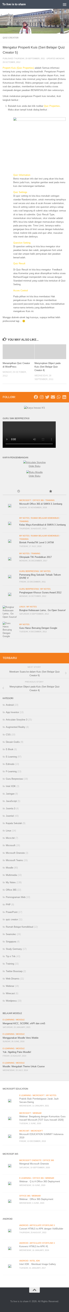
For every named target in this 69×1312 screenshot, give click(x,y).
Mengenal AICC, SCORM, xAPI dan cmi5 (24, 1023)
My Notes (24, 518)
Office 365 (38, 500)
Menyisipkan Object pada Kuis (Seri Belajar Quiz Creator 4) (47, 367)
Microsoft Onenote (15, 853)
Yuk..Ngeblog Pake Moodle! (17, 1052)
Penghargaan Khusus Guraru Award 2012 (40, 592)
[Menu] (64, 4)
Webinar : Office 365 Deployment (36, 1199)
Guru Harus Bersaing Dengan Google (38, 628)
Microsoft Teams (14, 860)
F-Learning (11, 771)
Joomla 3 (10, 808)
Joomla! (10, 816)
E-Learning (11, 756)
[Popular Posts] (50, 491)
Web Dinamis (12, 978)
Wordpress (11, 1000)
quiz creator (11, 38)
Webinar (10, 986)
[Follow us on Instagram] (41, 397)
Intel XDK (11, 786)
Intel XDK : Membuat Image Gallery (37, 1264)
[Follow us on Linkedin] (64, 397)
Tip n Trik (11, 956)
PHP (8, 904)
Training (50, 500)
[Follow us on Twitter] (47, 397)
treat (62, 75)
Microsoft (25, 500)
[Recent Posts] (18, 491)
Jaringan (10, 793)
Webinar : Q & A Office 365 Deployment (39, 1181)
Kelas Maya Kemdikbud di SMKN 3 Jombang (42, 524)
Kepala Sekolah (14, 823)
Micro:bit (10, 838)
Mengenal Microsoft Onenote (34, 1163)
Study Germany (14, 949)
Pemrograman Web (15, 897)
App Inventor (12, 712)
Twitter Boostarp (14, 971)
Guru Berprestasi (29, 571)
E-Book (9, 749)
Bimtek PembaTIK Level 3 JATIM (36, 542)
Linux (22, 607)
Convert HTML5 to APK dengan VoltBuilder (41, 1228)
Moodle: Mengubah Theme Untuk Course (24, 1066)
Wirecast (10, 993)
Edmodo (10, 764)
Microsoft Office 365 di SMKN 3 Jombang (40, 504)
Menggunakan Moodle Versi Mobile (20, 1038)
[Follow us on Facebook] (36, 397)
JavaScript (11, 801)
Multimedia (11, 875)
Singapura (11, 941)
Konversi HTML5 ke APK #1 (33, 1246)
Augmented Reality (15, 727)
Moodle (9, 867)
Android (10, 705)
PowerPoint (12, 912)
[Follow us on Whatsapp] (58, 397)
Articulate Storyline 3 (16, 719)
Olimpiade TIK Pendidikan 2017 (35, 557)
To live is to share (14, 4)
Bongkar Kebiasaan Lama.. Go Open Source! (42, 610)
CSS (8, 734)
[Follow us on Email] (53, 397)
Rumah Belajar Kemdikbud (45, 518)
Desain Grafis (13, 742)
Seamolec (11, 934)
